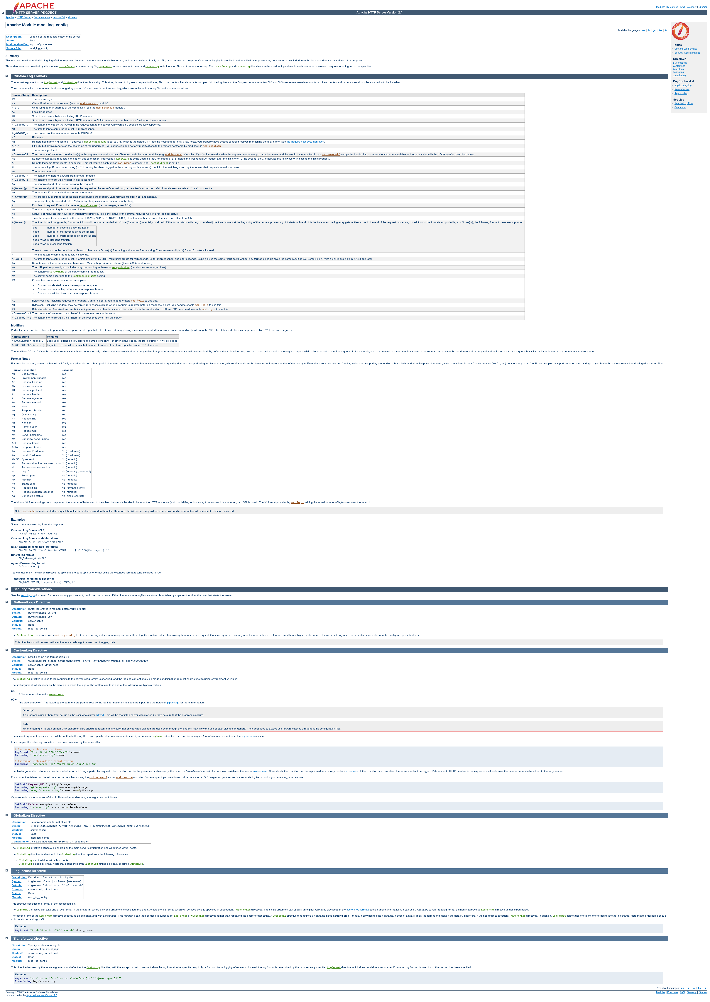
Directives (672, 7)
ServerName (56, 271)
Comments (680, 107)
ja (654, 30)
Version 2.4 (59, 17)
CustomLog (152, 66)
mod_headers (173, 154)
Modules (660, 7)
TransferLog (67, 66)
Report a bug (681, 93)
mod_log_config (65, 635)
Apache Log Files (683, 103)
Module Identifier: (17, 44)
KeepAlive (122, 158)
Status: (10, 40)
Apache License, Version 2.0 (41, 995)
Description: (14, 36)
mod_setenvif (331, 154)
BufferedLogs (680, 62)
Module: (17, 628)
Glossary (692, 7)
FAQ (682, 7)
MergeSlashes (88, 205)
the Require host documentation (305, 141)
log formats (248, 735)
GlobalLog (678, 69)
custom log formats (357, 909)
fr (649, 30)
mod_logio (137, 300)
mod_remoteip (89, 103)
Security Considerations (687, 52)
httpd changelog (683, 85)
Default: (17, 616)
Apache (10, 17)
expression (352, 771)
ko (660, 30)
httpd (100, 715)
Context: (17, 620)
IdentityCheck (158, 163)
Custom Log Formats (685, 48)
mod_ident (124, 163)
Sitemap (703, 7)
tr (666, 30)
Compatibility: (21, 841)
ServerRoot (56, 694)
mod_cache (28, 511)
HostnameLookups (95, 141)
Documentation (42, 17)
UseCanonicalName (84, 276)
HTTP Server (24, 17)
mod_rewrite (124, 777)
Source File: (13, 48)
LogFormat (105, 66)
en (643, 30)
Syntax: (16, 612)
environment (260, 771)
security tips (28, 595)
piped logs (173, 702)
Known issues (681, 89)
